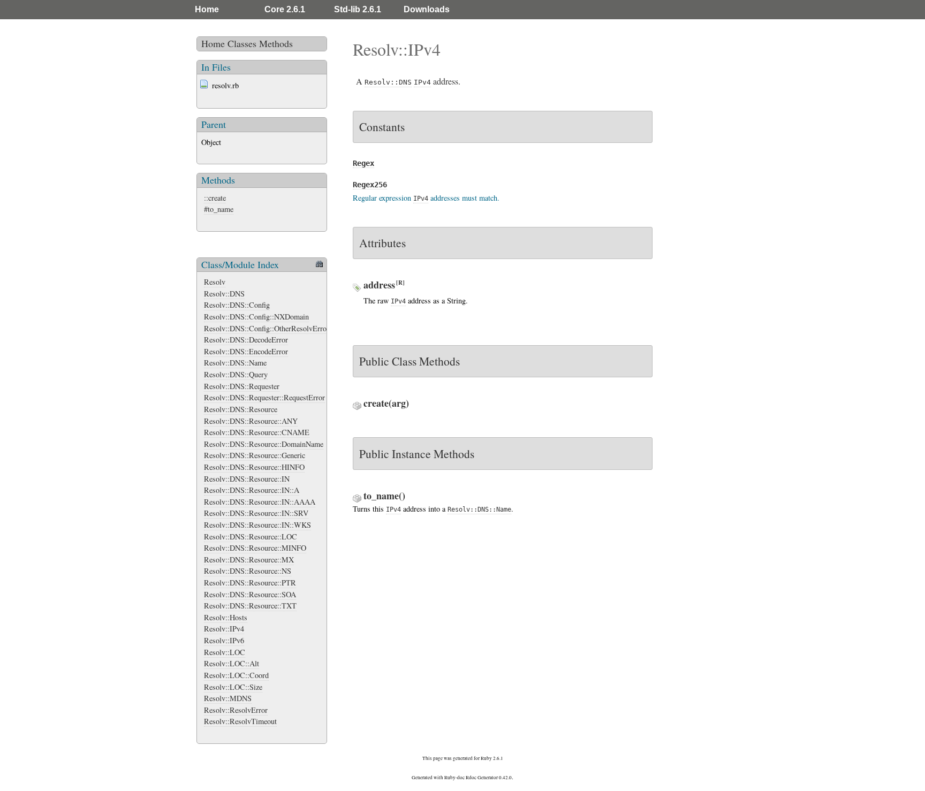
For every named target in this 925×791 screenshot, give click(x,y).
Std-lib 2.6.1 (357, 9)
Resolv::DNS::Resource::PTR (250, 582)
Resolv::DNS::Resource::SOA (250, 594)
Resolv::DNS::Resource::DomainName (263, 444)
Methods (276, 43)
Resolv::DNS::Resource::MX (249, 559)
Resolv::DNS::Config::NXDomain (256, 316)
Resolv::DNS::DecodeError (246, 339)
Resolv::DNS (224, 293)
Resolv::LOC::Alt (231, 663)
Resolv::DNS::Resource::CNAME (256, 432)
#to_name (218, 209)
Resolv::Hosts (225, 617)
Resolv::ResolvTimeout (240, 721)
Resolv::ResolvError (236, 710)
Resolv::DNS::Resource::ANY (251, 421)
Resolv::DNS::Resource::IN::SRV (256, 513)
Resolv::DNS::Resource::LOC (250, 536)
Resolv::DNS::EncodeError (246, 351)
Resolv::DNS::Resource (240, 409)
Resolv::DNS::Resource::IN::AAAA (259, 502)
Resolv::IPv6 (224, 640)
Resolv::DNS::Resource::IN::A (251, 490)
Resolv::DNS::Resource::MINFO (255, 548)
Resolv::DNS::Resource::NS (247, 571)
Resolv (214, 282)
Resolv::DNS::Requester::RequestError (264, 397)
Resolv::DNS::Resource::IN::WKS (257, 525)
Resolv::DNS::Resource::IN (247, 479)
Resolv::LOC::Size (233, 687)
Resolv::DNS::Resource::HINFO (254, 467)
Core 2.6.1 (284, 9)
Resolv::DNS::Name (235, 363)
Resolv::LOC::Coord (236, 675)
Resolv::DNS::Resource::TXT (250, 605)
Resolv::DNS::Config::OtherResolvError (266, 328)
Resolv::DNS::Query (236, 374)
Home (207, 9)
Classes (242, 43)
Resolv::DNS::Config (237, 305)
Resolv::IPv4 (224, 628)
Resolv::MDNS (228, 698)
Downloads (427, 9)
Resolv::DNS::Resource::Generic (254, 455)
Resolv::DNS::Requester (241, 386)
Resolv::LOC (224, 652)
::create (215, 198)
